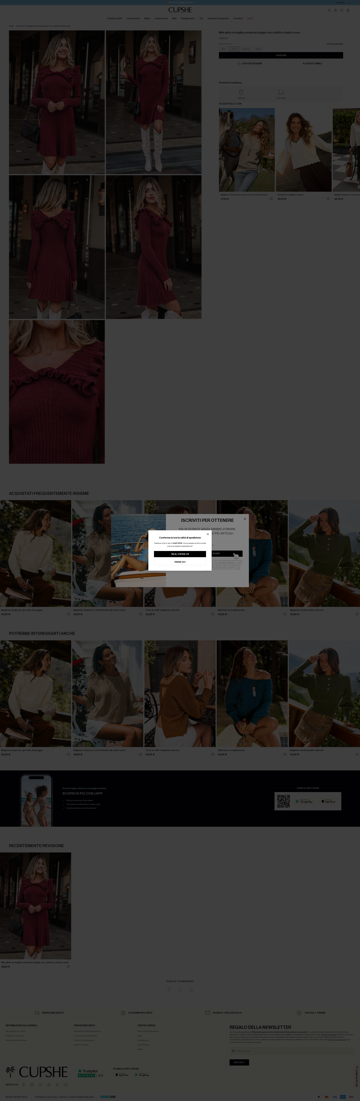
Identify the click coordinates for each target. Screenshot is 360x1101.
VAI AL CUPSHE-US (180, 554)
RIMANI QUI (180, 562)
